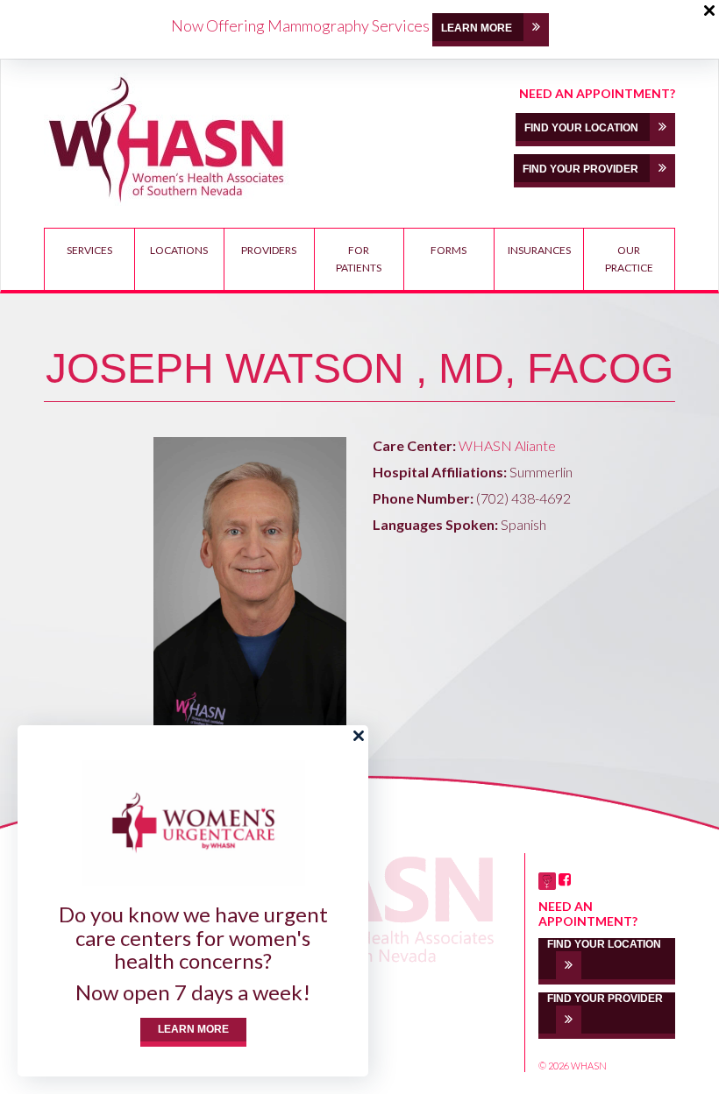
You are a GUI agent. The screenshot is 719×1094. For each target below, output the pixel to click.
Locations (179, 250)
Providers (268, 250)
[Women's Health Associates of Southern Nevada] (167, 139)
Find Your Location (582, 128)
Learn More (193, 1029)
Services (89, 250)
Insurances (539, 250)
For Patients (358, 259)
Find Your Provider (582, 169)
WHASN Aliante (507, 445)
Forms (448, 250)
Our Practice (629, 259)
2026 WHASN (577, 1065)
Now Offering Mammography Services (300, 25)
